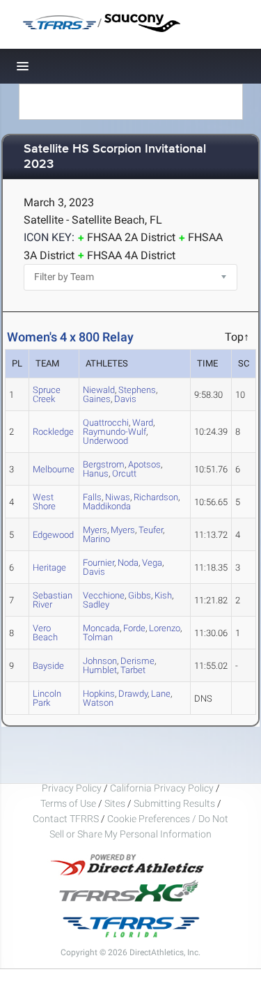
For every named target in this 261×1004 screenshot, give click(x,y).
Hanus (96, 473)
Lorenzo (164, 628)
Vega (152, 562)
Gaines (97, 399)
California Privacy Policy (162, 788)
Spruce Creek (47, 394)
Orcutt (124, 473)
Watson (98, 702)
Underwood (105, 440)
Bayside (48, 666)
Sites (114, 803)
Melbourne (53, 469)
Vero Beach (45, 632)
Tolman (98, 637)
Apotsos (144, 464)
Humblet (100, 670)
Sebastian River (52, 600)
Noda (128, 562)
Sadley (96, 604)
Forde (134, 628)
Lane (161, 693)
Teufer (151, 530)
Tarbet (132, 670)
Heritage (49, 567)
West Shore (44, 501)
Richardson (156, 497)
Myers (123, 530)
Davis (125, 399)
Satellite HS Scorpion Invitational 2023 (115, 157)
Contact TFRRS (67, 818)
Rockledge (53, 431)
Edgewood (53, 535)
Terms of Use (68, 803)
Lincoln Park (47, 698)
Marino (96, 539)
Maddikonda (107, 506)
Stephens (137, 390)
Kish (163, 595)
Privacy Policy (72, 788)
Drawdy (133, 693)
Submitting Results (174, 803)
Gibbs (139, 595)
